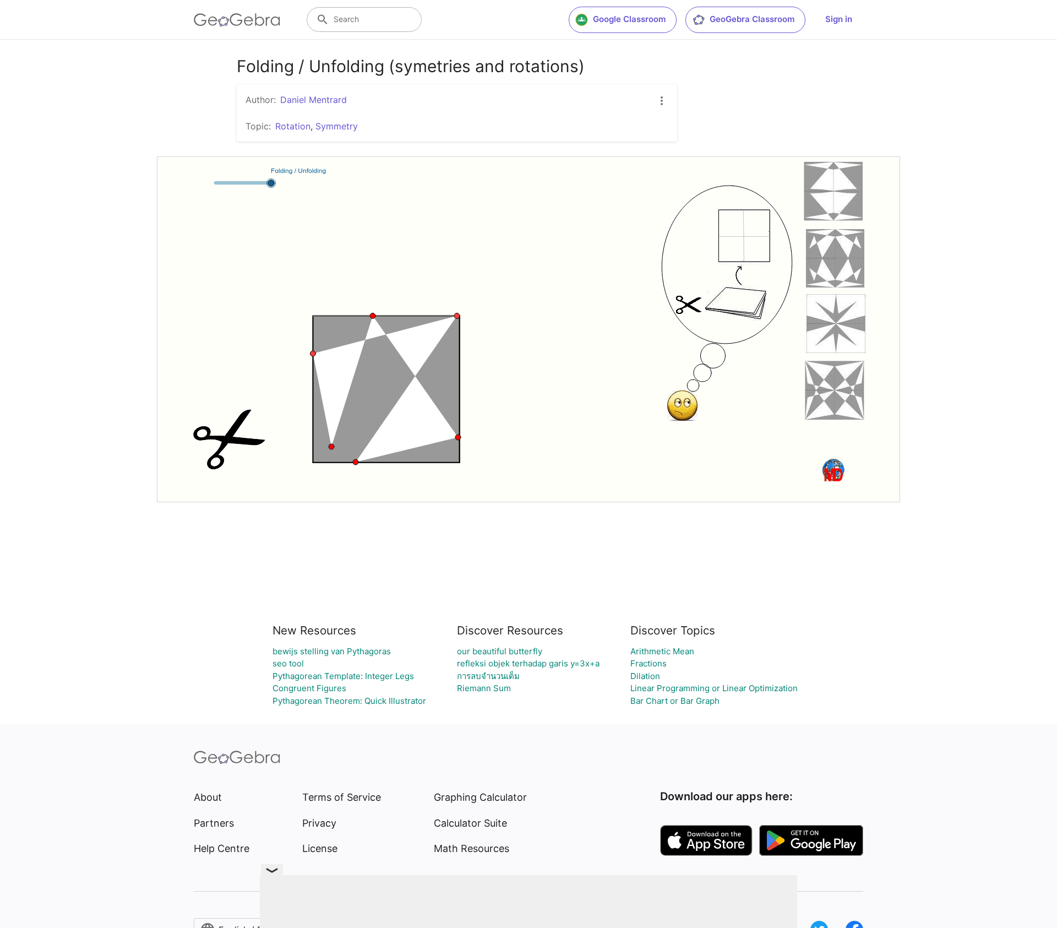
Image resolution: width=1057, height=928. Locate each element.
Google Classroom (629, 19)
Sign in (838, 19)
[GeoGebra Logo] (237, 19)
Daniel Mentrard (313, 99)
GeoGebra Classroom (752, 19)
